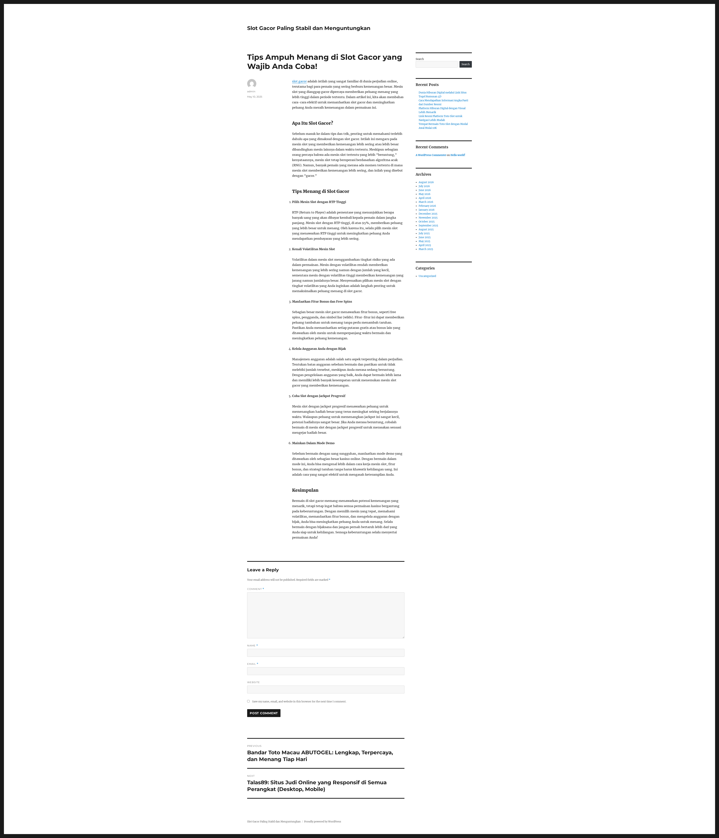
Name (252, 645)
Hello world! (457, 155)
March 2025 (426, 249)
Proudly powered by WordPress (322, 821)
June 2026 (425, 190)
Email (252, 664)
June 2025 (425, 237)
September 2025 (428, 225)
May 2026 (424, 194)
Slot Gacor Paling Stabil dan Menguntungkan (308, 28)
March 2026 (426, 202)
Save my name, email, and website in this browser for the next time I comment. (299, 701)
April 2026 (425, 198)
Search (420, 59)
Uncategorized (427, 276)
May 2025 (424, 241)
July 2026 (424, 186)
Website (253, 682)
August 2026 (426, 182)
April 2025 (425, 245)
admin (251, 91)
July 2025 (424, 233)
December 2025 (428, 213)
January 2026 (427, 209)
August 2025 (426, 229)
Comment (255, 589)
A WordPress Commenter (431, 155)
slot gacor (299, 81)
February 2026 (427, 205)
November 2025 (428, 217)
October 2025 (427, 221)
